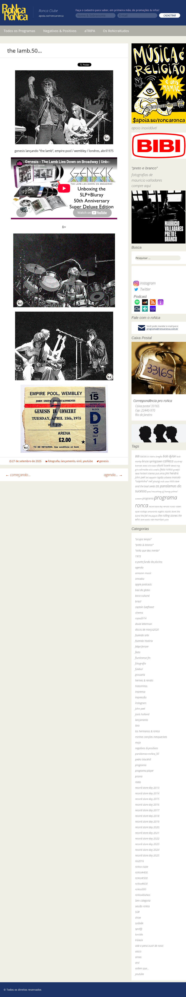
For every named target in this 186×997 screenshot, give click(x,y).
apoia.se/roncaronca (51, 15)
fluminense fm (142, 658)
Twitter (144, 289)
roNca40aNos (142, 895)
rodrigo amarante (148, 511)
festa (137, 652)
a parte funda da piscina (148, 562)
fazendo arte (142, 635)
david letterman (143, 624)
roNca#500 (141, 878)
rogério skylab (164, 511)
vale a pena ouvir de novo (149, 945)
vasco (138, 951)
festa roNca (166, 469)
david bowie (163, 465)
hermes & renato (144, 680)
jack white (160, 473)
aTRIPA (89, 31)
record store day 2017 (147, 810)
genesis (104, 461)
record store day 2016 (147, 804)
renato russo (169, 506)
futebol (139, 669)
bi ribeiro (151, 456)
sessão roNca (142, 906)
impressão (140, 697)
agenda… (113, 474)
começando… (18, 474)
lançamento (68, 461)
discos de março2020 (147, 629)
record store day (156, 506)
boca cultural (142, 595)
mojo (138, 742)
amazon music (143, 573)
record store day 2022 (147, 838)
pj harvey (166, 491)
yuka (167, 519)
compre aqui (141, 185)
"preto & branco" (144, 545)
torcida (139, 934)
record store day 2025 (147, 855)
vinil (79, 461)
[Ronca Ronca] (15, 13)
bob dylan (169, 456)
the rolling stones (168, 515)
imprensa (140, 691)
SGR (137, 912)
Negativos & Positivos (59, 31)
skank (173, 511)
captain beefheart (144, 607)
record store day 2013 (147, 787)
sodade (139, 923)
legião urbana (164, 477)
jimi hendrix (172, 473)
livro (137, 725)
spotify (138, 929)
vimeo (138, 957)
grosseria (140, 674)
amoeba (139, 578)
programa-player (144, 770)
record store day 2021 (147, 833)
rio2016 (139, 861)
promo (139, 776)
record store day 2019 (147, 821)
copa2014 (140, 618)
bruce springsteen (152, 461)
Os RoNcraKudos (116, 31)
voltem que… (142, 968)
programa (147, 498)
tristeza (139, 940)
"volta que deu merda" (147, 550)
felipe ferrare (141, 646)
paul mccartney (154, 491)
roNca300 (140, 889)
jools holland (142, 714)
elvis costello (154, 469)
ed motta (143, 469)
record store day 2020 (147, 827)
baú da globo (142, 590)
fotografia (54, 461)
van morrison (157, 519)
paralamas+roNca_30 (147, 753)
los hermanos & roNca (147, 731)
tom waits (145, 519)
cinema (139, 612)
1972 (138, 556)
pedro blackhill (143, 759)
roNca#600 (141, 883)
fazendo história (144, 641)
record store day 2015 (147, 799)
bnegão (159, 456)
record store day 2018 (147, 816)
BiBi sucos (141, 456)
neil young (154, 481)
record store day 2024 (147, 849)
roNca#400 (141, 872)
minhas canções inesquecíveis (151, 737)
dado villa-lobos (149, 465)
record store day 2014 (147, 793)
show (138, 917)
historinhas (141, 686)
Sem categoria (142, 900)
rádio (138, 782)
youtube (88, 461)
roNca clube (141, 866)
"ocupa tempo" (143, 539)
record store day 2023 (147, 844)
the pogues (152, 515)
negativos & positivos (146, 748)
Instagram (147, 283)
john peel (140, 477)
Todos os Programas (19, 31)
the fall (144, 515)
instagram (140, 703)
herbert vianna (147, 473)
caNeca (168, 461)
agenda (139, 567)
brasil (138, 601)
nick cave (164, 481)
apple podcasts (143, 584)
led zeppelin (151, 477)
